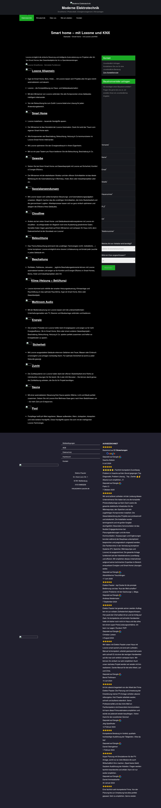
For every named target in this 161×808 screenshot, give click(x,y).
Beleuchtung (40, 238)
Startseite (67, 36)
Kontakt (79, 18)
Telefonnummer (108, 231)
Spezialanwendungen (45, 189)
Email (104, 169)
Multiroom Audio (42, 302)
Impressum (67, 456)
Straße (104, 181)
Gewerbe (37, 158)
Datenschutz (67, 452)
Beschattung (40, 259)
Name (104, 157)
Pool (35, 408)
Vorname (105, 144)
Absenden (108, 267)
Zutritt (36, 366)
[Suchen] (88, 18)
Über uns (53, 18)
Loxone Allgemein (43, 71)
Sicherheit (39, 344)
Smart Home (39, 113)
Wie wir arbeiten (66, 18)
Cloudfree (38, 213)
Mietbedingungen (69, 443)
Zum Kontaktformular (110, 72)
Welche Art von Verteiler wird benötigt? (117, 243)
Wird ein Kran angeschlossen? (114, 255)
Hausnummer (107, 194)
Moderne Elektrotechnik (80, 7)
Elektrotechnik (27, 18)
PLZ (103, 206)
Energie (37, 320)
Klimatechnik (40, 18)
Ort (103, 218)
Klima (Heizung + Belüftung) (49, 280)
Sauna (36, 387)
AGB (64, 447)
